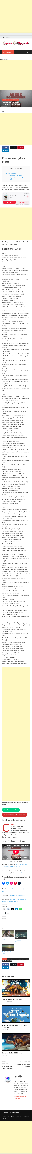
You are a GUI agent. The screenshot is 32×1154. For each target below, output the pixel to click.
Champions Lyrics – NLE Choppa (12, 1053)
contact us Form (19, 873)
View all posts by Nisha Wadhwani (20, 1097)
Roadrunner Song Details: (15, 175)
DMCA (4, 1118)
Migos (4, 960)
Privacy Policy (5, 1116)
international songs (23, 959)
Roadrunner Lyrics (11, 173)
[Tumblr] (19, 883)
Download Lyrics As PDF (11, 810)
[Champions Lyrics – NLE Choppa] (16, 1042)
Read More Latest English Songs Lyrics (14, 814)
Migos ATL (9, 960)
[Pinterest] (15, 883)
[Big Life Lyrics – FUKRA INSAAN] (16, 989)
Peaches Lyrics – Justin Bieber (17, 895)
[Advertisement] (16, 16)
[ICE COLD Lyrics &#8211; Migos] (8, 933)
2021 (4, 99)
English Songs (8, 99)
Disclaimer (26, 1116)
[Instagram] (11, 883)
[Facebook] (3, 883)
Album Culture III (12, 959)
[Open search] (28, 52)
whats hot (16, 99)
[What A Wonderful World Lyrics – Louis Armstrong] (16, 1014)
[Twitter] (7, 883)
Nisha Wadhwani (16, 104)
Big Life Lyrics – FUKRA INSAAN (12, 999)
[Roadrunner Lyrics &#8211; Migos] (21, 934)
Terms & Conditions (16, 1116)
